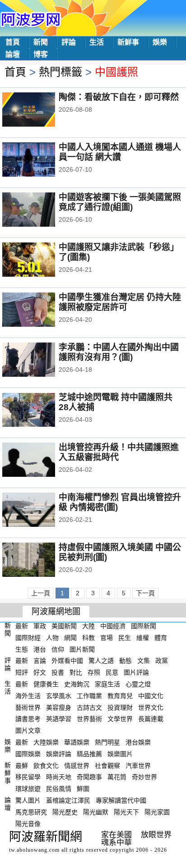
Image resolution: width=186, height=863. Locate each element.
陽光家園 (157, 812)
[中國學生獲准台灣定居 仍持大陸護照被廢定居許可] (40, 310)
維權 (142, 637)
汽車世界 (138, 765)
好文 (39, 672)
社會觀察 (107, 765)
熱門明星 (107, 742)
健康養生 (46, 684)
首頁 (12, 42)
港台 (39, 649)
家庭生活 (107, 684)
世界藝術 (89, 718)
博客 (40, 54)
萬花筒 (116, 777)
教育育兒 (120, 695)
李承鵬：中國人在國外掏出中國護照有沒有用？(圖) (119, 352)
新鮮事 (128, 42)
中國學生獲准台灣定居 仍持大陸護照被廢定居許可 (120, 302)
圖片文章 (28, 730)
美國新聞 (64, 626)
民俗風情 (58, 788)
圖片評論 (136, 672)
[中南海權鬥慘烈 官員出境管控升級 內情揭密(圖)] (40, 511)
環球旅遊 (28, 788)
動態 (125, 660)
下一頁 (145, 593)
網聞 (70, 637)
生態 (21, 649)
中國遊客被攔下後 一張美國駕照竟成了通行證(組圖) (120, 202)
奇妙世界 (144, 777)
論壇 (12, 54)
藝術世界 (28, 707)
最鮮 (21, 765)
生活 (96, 42)
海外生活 (28, 695)
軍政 (39, 626)
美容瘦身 (58, 707)
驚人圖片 (28, 800)
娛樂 (160, 42)
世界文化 (150, 707)
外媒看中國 (67, 660)
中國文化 (150, 695)
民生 (124, 637)
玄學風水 (58, 695)
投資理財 (120, 707)
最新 (21, 626)
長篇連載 (150, 718)
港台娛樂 (138, 742)
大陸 (88, 626)
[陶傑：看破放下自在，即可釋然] (40, 110)
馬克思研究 (31, 812)
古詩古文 (89, 707)
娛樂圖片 (120, 754)
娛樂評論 (58, 754)
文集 (143, 660)
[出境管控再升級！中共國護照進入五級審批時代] (40, 461)
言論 (39, 660)
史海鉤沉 (76, 684)
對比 (76, 672)
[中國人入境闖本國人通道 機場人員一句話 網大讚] (40, 160)
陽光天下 (126, 812)
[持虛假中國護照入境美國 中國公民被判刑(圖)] (40, 561)
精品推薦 (89, 754)
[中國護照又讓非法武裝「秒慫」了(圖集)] (40, 260)
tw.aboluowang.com (34, 850)
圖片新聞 (82, 649)
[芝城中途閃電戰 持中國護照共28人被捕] (40, 411)
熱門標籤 (60, 72)
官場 (106, 637)
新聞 (40, 42)
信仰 (57, 649)
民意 (112, 672)
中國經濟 (113, 626)
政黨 (161, 660)
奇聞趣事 (89, 777)
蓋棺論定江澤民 (68, 800)
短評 (21, 672)
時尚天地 (58, 777)
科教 (88, 637)
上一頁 (40, 593)
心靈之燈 (138, 684)
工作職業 (89, 695)
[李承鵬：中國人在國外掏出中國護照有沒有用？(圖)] (40, 360)
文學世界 (120, 718)
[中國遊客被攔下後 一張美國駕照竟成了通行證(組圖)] (40, 210)
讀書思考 (28, 718)
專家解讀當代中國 (121, 800)
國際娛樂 (28, 754)
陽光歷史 (65, 812)
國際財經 (28, 637)
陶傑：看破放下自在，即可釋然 (119, 97)
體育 (160, 637)
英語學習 (58, 718)
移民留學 (28, 777)
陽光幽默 (95, 812)
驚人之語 (101, 660)
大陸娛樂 (46, 742)
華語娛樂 (76, 742)
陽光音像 (28, 823)
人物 (52, 637)
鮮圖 (83, 788)
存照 (94, 672)
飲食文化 (46, 765)
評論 (68, 42)
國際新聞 (143, 626)
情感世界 (76, 765)
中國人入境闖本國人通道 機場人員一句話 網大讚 (120, 152)
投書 (57, 672)
